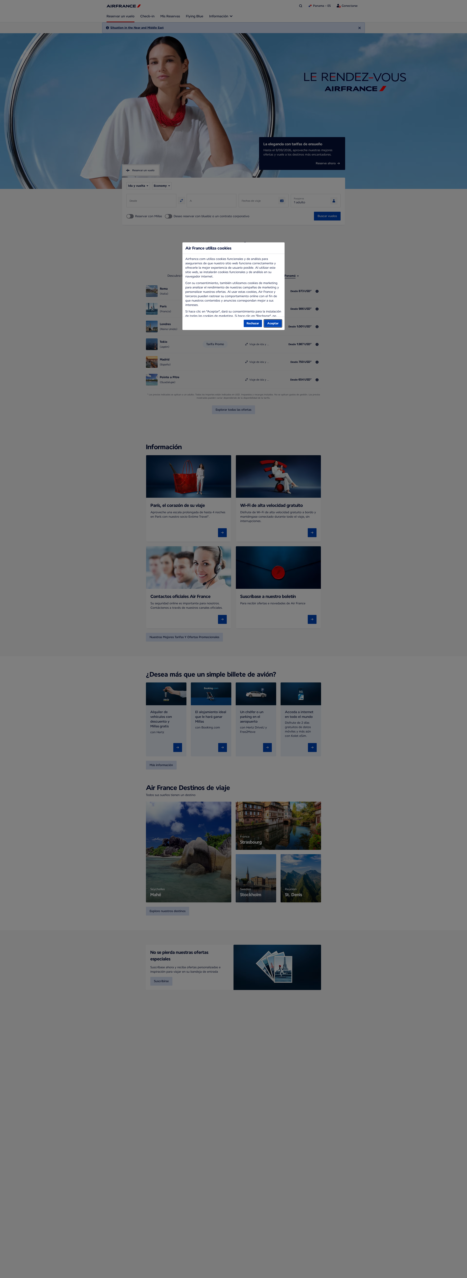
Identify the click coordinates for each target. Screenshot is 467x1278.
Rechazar (253, 323)
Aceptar (273, 323)
